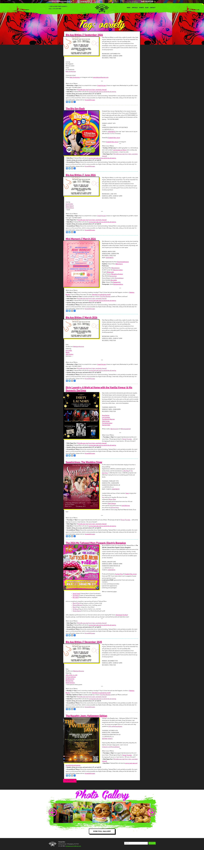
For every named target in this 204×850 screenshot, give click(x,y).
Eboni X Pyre (76, 603)
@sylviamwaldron (118, 284)
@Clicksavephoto (125, 429)
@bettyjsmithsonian (78, 346)
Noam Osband (70, 206)
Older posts (70, 780)
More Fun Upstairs (147, 1)
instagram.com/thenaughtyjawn (111, 747)
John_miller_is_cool (71, 675)
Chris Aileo (69, 350)
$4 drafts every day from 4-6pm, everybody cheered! (92, 89)
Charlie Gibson (70, 208)
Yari (103, 497)
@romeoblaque (119, 278)
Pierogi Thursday (127, 439)
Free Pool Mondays (105, 296)
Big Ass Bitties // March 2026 (81, 317)
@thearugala (110, 272)
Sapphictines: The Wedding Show (84, 462)
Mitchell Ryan (69, 680)
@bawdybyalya (115, 268)
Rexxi (74, 607)
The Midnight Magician (108, 419)
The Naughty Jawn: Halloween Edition (86, 715)
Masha (67, 352)
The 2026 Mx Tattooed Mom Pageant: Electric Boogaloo (96, 543)
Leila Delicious (126, 505)
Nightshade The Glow (122, 615)
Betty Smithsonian (71, 71)
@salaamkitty (117, 282)
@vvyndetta (114, 280)
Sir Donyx (75, 609)
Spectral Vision (114, 507)
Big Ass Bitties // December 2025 (84, 642)
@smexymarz (113, 276)
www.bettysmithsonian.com (100, 77)
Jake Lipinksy (69, 354)
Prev (53, 812)
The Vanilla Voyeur (107, 423)
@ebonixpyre (119, 264)
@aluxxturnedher (118, 270)
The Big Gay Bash (75, 108)
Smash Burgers (101, 85)
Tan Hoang (76, 595)
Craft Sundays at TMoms (119, 150)
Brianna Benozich (78, 605)
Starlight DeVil (106, 425)
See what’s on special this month (101, 294)
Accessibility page (90, 100)
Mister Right (112, 499)
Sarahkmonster (70, 679)
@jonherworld (114, 429)
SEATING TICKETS (107, 738)
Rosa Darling (105, 415)
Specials (135, 7)
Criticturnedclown (71, 677)
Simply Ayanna (77, 611)
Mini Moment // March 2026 (81, 239)
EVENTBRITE (111, 131)
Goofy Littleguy (112, 503)
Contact (152, 7)
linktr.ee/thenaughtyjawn (115, 726)
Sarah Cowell (76, 593)
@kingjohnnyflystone (117, 274)
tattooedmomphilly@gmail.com (73, 846)
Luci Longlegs (106, 417)
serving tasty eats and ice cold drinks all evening (102, 91)
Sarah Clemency (70, 682)
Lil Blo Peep (125, 471)
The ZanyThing (119, 574)
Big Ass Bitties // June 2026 (81, 175)
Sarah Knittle (69, 204)
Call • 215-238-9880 (55, 8)
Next (151, 812)
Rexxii (127, 493)
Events (141, 7)
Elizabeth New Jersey (114, 137)
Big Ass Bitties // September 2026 (84, 35)
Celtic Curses (105, 421)
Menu (128, 7)
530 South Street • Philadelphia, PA (60, 1)
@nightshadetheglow (123, 262)
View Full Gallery (102, 831)
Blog (146, 7)
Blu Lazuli (76, 597)
